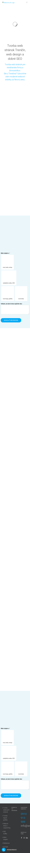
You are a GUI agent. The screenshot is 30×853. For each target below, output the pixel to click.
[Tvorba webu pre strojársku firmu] (14, 842)
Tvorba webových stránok (5, 810)
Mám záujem (5, 838)
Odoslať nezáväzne (11, 320)
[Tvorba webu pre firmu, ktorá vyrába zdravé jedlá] (14, 846)
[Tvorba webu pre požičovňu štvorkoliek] (14, 823)
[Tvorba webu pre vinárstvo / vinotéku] (14, 831)
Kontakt (5, 847)
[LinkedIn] (27, 838)
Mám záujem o (5, 253)
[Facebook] (21, 838)
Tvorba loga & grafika (5, 818)
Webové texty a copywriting (5, 826)
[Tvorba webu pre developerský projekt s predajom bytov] (14, 835)
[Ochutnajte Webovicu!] (4, 850)
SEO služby (5, 832)
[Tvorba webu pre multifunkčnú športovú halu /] (14, 819)
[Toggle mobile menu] (27, 2)
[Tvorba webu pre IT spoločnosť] (14, 839)
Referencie (5, 843)
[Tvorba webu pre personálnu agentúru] (14, 815)
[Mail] (24, 838)
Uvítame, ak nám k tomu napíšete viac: (11, 304)
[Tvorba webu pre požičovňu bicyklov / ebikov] (14, 827)
